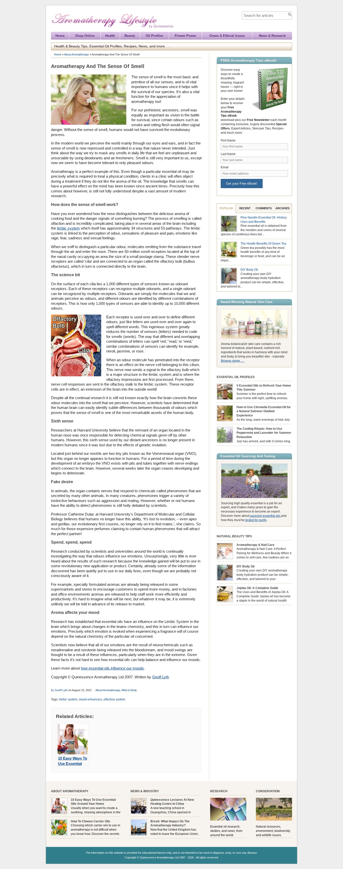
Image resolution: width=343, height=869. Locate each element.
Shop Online (85, 36)
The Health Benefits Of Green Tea (263, 243)
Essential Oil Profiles (236, 377)
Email (224, 167)
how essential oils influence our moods (112, 668)
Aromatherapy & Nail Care (255, 545)
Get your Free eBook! (241, 183)
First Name (228, 140)
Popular (226, 208)
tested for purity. (256, 520)
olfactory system (114, 699)
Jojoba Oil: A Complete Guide (257, 588)
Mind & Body (129, 690)
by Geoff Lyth (59, 690)
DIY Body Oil (249, 269)
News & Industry (145, 791)
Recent (245, 208)
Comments (264, 208)
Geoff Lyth (160, 677)
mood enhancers (90, 699)
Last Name (228, 154)
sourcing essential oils (265, 516)
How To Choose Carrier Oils (90, 821)
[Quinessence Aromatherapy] (135, 29)
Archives (282, 208)
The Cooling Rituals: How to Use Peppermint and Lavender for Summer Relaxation (264, 433)
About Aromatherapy (76, 54)
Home (60, 36)
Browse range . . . (233, 361)
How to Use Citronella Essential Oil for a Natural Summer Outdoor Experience (264, 411)
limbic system (68, 228)
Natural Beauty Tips (234, 536)
